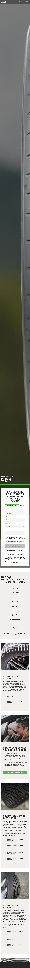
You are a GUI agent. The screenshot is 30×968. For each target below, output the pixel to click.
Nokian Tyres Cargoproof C (15, 945)
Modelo (6, 523)
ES (19, 2)
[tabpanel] (15, 536)
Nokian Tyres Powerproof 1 (15, 932)
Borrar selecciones (15, 550)
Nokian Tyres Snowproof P (14, 695)
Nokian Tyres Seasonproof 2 (15, 846)
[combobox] (15, 513)
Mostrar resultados (16, 546)
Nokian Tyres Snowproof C (14, 702)
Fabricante (7, 510)
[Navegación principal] (27, 2)
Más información (16, 772)
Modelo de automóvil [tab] (12, 505)
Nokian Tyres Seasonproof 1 (15, 840)
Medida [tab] (22, 505)
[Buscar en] (23, 2)
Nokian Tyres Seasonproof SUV (15, 852)
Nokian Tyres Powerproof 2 (15, 938)
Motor (6, 529)
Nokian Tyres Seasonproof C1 (15, 859)
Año (6, 516)
